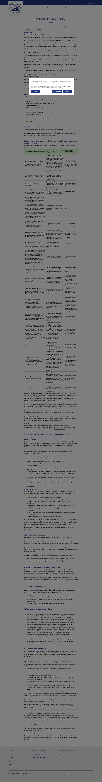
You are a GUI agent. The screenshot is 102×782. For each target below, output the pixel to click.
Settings (35, 91)
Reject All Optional (57, 91)
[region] (51, 86)
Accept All (67, 91)
